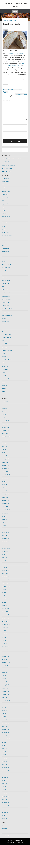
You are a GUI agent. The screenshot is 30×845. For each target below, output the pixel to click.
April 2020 (4, 640)
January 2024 (5, 497)
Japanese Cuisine (6, 280)
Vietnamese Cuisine (6, 394)
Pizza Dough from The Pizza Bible (17, 53)
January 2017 (5, 764)
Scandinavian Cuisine (7, 350)
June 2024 (4, 484)
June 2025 (4, 446)
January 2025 (5, 462)
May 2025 (4, 449)
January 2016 (5, 799)
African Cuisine (5, 181)
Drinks (3, 242)
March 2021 (4, 605)
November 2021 (5, 580)
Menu (15, 11)
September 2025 (6, 436)
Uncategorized (5, 378)
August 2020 (5, 627)
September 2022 (6, 548)
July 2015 (4, 815)
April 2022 (4, 564)
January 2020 (5, 649)
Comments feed (5, 831)
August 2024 (5, 478)
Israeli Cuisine (5, 274)
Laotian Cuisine (5, 289)
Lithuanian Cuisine (6, 296)
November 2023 (5, 503)
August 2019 (5, 665)
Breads (5, 84)
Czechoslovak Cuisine (7, 235)
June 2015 (4, 818)
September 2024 (6, 474)
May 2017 (4, 751)
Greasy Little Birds (15, 3)
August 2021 (5, 589)
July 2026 (4, 405)
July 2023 (4, 516)
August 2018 (5, 704)
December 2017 (5, 729)
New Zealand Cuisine (7, 315)
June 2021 (4, 595)
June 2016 (4, 783)
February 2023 (5, 532)
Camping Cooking (6, 216)
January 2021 (5, 611)
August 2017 (5, 742)
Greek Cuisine (5, 261)
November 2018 (5, 694)
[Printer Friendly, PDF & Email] (5, 30)
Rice (3, 340)
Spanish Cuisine (5, 366)
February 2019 (5, 685)
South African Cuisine (7, 359)
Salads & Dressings (6, 343)
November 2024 (5, 468)
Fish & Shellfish (5, 248)
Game (3, 254)
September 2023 (6, 510)
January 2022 (5, 573)
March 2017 (4, 758)
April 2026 (4, 414)
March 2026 (4, 417)
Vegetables (4, 385)
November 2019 (5, 656)
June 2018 (4, 710)
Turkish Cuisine (5, 375)
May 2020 (4, 637)
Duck (3, 245)
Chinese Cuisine (5, 232)
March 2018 (4, 720)
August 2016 (5, 777)
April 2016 (4, 789)
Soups (3, 353)
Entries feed (4, 828)
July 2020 (4, 630)
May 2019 (4, 675)
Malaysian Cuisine (6, 302)
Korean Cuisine (5, 283)
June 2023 (4, 519)
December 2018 (5, 691)
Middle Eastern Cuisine (7, 308)
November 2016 (5, 770)
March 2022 (4, 567)
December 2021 (5, 576)
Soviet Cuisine (5, 363)
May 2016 (4, 786)
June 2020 (4, 634)
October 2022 (5, 545)
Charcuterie (4, 223)
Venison (3, 391)
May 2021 (4, 599)
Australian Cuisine (6, 191)
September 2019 (6, 662)
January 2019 (5, 688)
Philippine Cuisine (6, 321)
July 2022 (4, 554)
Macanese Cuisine (6, 299)
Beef (3, 200)
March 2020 (4, 643)
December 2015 (5, 802)
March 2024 (4, 490)
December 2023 (5, 500)
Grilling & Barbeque (6, 264)
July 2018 (4, 707)
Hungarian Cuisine (6, 267)
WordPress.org (5, 835)
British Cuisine (5, 213)
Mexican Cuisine (6, 305)
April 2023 (4, 525)
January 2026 (5, 424)
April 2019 (4, 678)
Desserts (4, 239)
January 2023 (5, 535)
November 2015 (5, 805)
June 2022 (4, 557)
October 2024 (5, 471)
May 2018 (4, 713)
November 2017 (5, 732)
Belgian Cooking (5, 203)
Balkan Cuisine (5, 197)
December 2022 (5, 538)
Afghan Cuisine (5, 178)
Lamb (3, 286)
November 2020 (5, 618)
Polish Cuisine (5, 328)
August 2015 (5, 812)
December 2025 (5, 427)
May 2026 (4, 411)
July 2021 (4, 592)
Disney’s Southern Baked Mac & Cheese (11, 158)
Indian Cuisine (5, 270)
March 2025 (4, 455)
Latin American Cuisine (7, 293)
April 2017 (4, 754)
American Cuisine (6, 184)
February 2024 (5, 494)
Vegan (3, 382)
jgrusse (13, 20)
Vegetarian (4, 388)
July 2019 (4, 669)
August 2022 (5, 551)
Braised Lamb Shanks (21, 94)
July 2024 (4, 481)
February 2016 (5, 796)
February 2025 (5, 459)
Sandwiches (4, 347)
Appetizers (4, 188)
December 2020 (5, 614)
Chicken (3, 229)
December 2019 (5, 653)
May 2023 (4, 522)
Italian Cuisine (5, 277)
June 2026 (4, 408)
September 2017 (6, 739)
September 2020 (6, 624)
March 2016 (4, 793)
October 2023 (5, 506)
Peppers (4, 318)
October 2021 (5, 583)
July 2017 (4, 745)
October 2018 (5, 697)
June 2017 (4, 748)
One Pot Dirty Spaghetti (7, 171)
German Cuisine (5, 258)
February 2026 (5, 420)
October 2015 (5, 809)
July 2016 (4, 780)
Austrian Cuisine (5, 194)
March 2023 (4, 529)
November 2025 (5, 430)
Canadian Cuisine (6, 219)
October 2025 (5, 433)
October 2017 (5, 735)
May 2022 (4, 560)
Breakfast (4, 210)
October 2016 (5, 774)
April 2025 (4, 452)
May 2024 (4, 487)
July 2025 (4, 443)
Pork (3, 331)
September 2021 (6, 586)
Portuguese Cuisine (6, 334)
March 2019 (4, 681)
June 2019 (4, 672)
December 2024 (5, 465)
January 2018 (5, 726)
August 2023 (5, 513)
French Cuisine (5, 251)
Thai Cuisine (5, 369)
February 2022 (5, 570)
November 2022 (5, 541)
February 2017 (5, 761)
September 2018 (6, 700)
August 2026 (5, 401)
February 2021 (5, 608)
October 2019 (5, 659)
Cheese (3, 226)
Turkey (3, 372)
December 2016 (5, 767)
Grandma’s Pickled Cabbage (8, 165)
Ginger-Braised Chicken (7, 168)
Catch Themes (19, 842)
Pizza (3, 324)
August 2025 (5, 440)
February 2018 (5, 723)
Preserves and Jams (7, 337)
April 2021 (4, 602)
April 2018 (4, 716)
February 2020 (5, 646)
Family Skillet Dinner (6, 162)
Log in (3, 825)
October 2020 (5, 621)
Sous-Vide (4, 356)
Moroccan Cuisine (6, 312)
